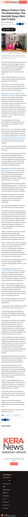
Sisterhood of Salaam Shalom (9, 170)
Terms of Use (6, 505)
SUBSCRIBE (14, 464)
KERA (4, 486)
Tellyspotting (6, 495)
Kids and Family (6, 489)
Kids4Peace (19, 324)
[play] (2, 515)
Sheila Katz (10, 129)
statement (9, 244)
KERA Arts (5, 492)
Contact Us (5, 508)
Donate (23, 2)
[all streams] (26, 515)
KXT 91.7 (5, 499)
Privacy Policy (6, 502)
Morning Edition (16, 415)
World (7, 415)
